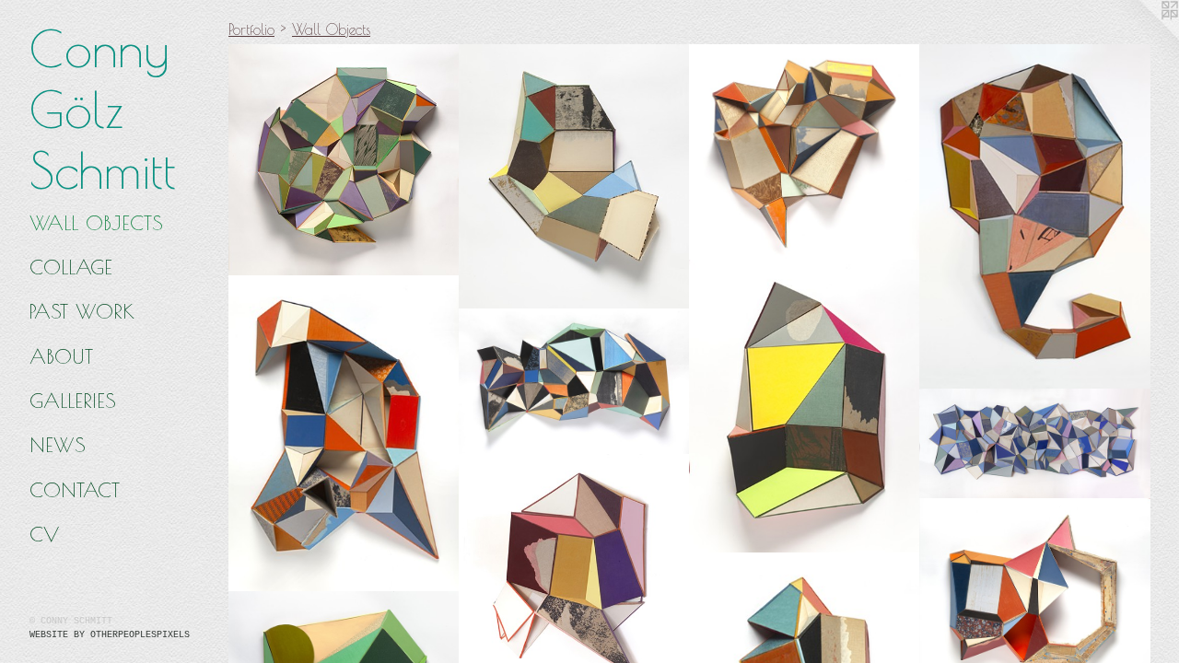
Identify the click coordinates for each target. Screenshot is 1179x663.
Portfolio (251, 29)
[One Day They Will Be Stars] (1034, 443)
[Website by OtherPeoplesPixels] (1142, 37)
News (57, 445)
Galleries (72, 401)
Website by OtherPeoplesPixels (109, 635)
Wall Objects (96, 223)
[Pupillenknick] (804, 407)
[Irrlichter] (574, 381)
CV (44, 534)
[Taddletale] (1034, 217)
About (61, 356)
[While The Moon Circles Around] (574, 176)
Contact (74, 490)
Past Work (81, 311)
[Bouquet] (804, 153)
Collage (70, 267)
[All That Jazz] (344, 433)
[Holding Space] (344, 160)
